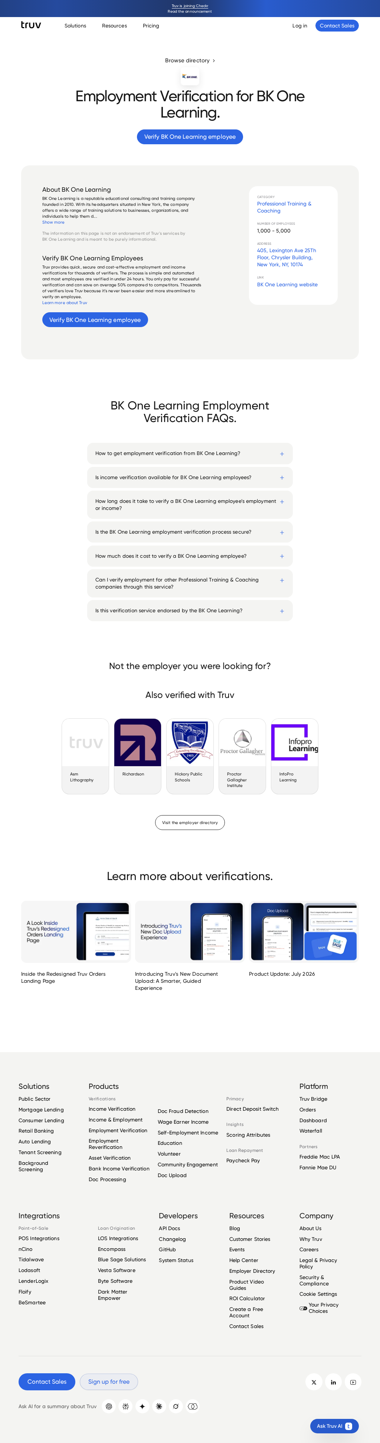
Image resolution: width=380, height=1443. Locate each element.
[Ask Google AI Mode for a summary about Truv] (142, 1406)
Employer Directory (252, 1271)
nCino (26, 1249)
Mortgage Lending (41, 1109)
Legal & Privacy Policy (318, 1263)
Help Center (243, 1260)
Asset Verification (110, 1157)
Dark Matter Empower (112, 1294)
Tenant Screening (40, 1152)
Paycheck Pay (243, 1160)
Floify (25, 1291)
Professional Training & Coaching (284, 207)
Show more (53, 222)
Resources (114, 25)
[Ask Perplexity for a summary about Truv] (125, 1406)
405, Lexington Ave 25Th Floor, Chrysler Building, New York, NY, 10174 (286, 257)
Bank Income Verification (119, 1168)
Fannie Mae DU (317, 1167)
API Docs (169, 1228)
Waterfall (310, 1130)
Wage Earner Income (183, 1122)
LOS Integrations (118, 1238)
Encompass (111, 1249)
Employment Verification (118, 1130)
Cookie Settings (318, 1294)
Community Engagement (188, 1164)
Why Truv (310, 1239)
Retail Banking (36, 1130)
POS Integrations (39, 1238)
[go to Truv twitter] (313, 1381)
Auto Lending (35, 1141)
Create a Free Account (246, 1312)
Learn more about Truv (64, 302)
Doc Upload (172, 1175)
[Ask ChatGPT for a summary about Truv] (109, 1406)
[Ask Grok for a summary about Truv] (176, 1406)
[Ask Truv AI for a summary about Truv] (193, 1406)
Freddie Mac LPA (319, 1157)
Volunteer (169, 1153)
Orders (307, 1109)
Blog (234, 1228)
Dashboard (313, 1120)
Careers (309, 1249)
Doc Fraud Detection (183, 1111)
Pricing (151, 25)
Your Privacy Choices (323, 1307)
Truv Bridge (313, 1099)
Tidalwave (31, 1259)
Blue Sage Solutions (122, 1259)
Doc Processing (107, 1179)
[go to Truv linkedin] (333, 1381)
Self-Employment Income (188, 1132)
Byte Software (115, 1281)
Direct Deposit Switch (252, 1109)
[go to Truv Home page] (31, 25)
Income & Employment (115, 1119)
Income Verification (112, 1109)
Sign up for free (109, 1381)
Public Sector (34, 1099)
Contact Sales (246, 1326)
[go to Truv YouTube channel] (353, 1381)
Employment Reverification (105, 1143)
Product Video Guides (246, 1284)
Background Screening (33, 1166)
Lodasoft (29, 1270)
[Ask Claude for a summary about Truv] (159, 1406)
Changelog (172, 1239)
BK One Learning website (287, 284)
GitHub (167, 1249)
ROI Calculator (247, 1298)
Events (237, 1249)
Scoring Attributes (248, 1135)
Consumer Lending (41, 1120)
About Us (310, 1228)
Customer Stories (250, 1239)
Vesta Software (116, 1270)
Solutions (75, 25)
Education (170, 1143)
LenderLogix (33, 1281)
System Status (176, 1260)
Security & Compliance (314, 1280)
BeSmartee (32, 1302)
